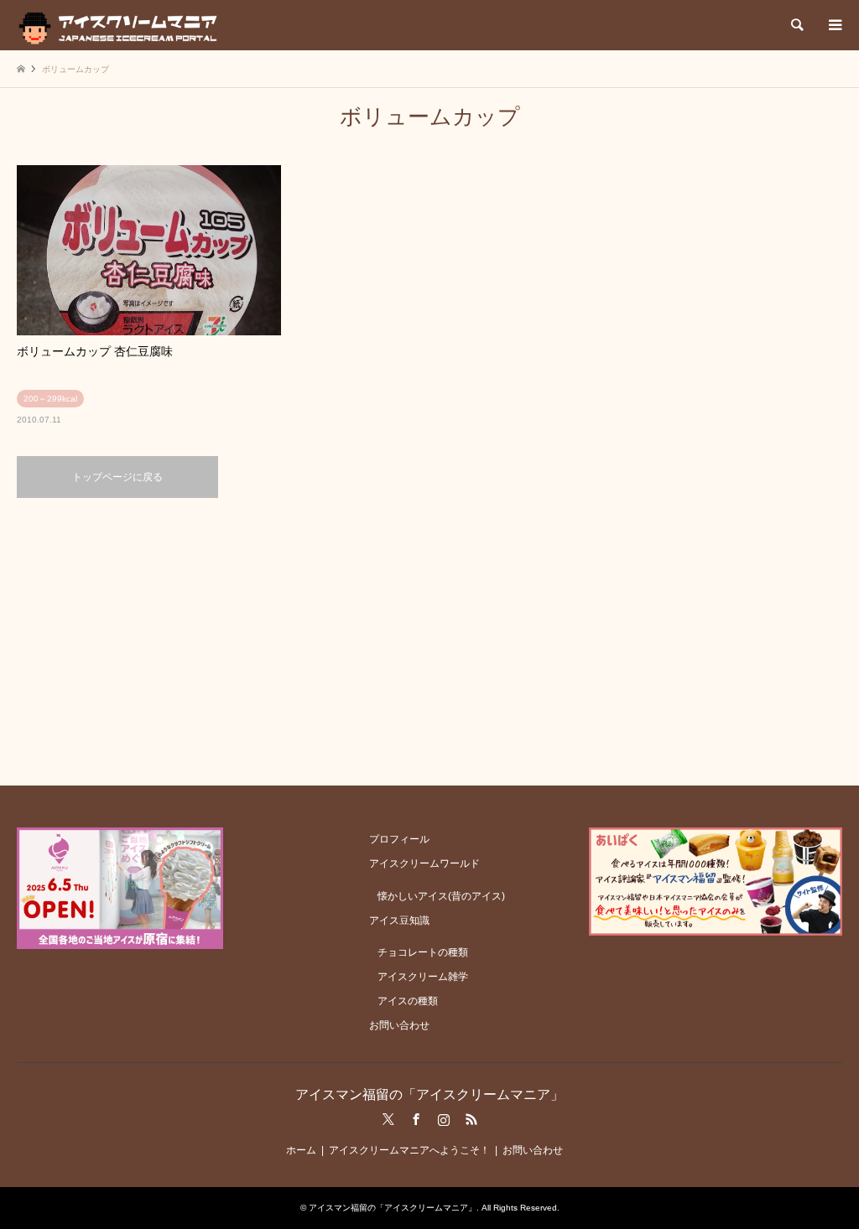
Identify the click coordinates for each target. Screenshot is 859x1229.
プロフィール (399, 839)
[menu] (834, 25)
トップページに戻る (117, 477)
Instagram (444, 1119)
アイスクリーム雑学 (422, 977)
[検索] (796, 25)
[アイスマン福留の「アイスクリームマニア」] (122, 25)
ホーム (301, 1150)
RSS (471, 1119)
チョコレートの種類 (422, 952)
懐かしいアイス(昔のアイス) (441, 896)
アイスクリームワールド (424, 863)
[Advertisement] (429, 640)
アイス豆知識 (399, 920)
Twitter (388, 1119)
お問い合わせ (399, 1025)
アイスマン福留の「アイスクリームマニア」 (429, 1094)
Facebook (416, 1119)
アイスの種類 (407, 1001)
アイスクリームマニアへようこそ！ (409, 1150)
